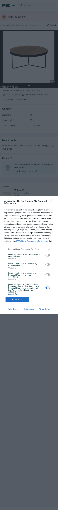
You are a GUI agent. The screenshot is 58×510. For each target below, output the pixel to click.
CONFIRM (17, 299)
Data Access (29, 309)
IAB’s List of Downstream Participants (32, 241)
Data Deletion (14, 309)
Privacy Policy (44, 309)
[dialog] (29, 255)
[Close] (52, 201)
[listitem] (29, 249)
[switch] (47, 255)
